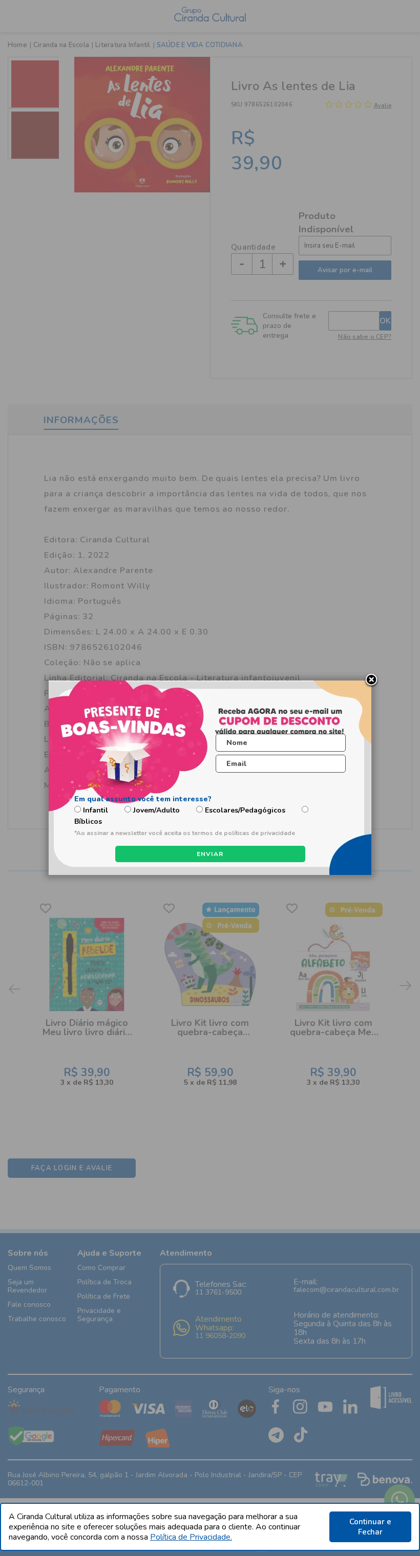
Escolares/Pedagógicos (245, 810)
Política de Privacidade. (191, 1537)
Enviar (210, 854)
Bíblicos (88, 821)
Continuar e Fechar (370, 1527)
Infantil (95, 810)
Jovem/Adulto (156, 810)
